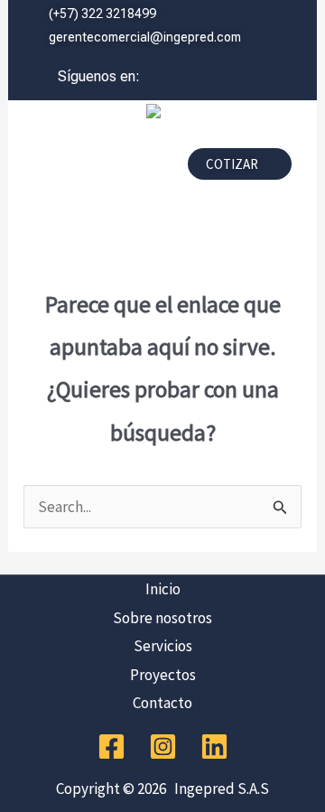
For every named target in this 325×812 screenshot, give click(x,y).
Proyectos (163, 675)
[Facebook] (111, 746)
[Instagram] (163, 746)
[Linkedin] (214, 746)
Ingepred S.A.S (219, 788)
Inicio (163, 589)
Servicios (163, 646)
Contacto (162, 703)
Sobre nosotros (162, 618)
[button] (91, 169)
